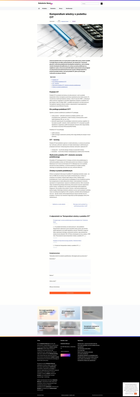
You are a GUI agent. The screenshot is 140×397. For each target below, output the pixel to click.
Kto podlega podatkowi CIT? (59, 81)
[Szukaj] (102, 4)
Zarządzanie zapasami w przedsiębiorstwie (88, 355)
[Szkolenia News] (39, 8)
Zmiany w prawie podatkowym (60, 87)
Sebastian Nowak (64, 21)
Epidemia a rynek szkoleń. (59, 204)
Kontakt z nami (72, 395)
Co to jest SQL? (88, 312)
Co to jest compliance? (69, 327)
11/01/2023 (55, 242)
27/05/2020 (55, 223)
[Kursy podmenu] (62, 8)
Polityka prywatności (65, 395)
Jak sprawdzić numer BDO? (84, 348)
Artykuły (73, 21)
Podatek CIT (55, 79)
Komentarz (53, 258)
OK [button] (135, 393)
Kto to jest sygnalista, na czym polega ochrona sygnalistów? (46, 312)
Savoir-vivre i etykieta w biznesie (85, 352)
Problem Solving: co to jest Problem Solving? (88, 357)
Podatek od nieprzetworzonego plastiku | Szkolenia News (67, 240)
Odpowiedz (55, 237)
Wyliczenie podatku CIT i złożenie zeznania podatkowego (66, 85)
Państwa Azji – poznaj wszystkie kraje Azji (87, 343)
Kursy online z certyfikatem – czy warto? (87, 358)
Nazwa (52, 275)
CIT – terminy (55, 83)
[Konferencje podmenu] (72, 8)
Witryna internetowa (55, 286)
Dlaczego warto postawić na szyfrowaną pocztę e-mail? (80, 205)
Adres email (53, 281)
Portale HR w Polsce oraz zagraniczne (86, 360)
